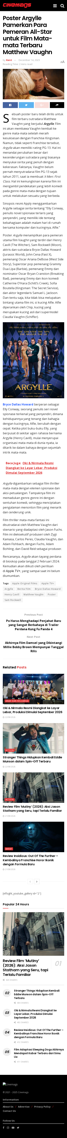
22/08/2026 (9, 717)
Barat (9, 849)
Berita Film (24, 589)
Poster (52, 594)
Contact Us (9, 1111)
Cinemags (23, 1092)
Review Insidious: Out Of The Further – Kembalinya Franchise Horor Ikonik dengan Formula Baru (30, 860)
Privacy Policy (42, 1106)
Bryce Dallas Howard (48, 589)
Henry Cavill (12, 594)
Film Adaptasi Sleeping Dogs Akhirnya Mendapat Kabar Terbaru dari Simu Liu (39, 1053)
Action (10, 750)
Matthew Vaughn (34, 594)
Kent (9, 60)
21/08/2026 (9, 816)
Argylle (9, 589)
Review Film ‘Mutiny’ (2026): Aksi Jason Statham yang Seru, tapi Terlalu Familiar (32, 809)
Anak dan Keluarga (17, 701)
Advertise (24, 1106)
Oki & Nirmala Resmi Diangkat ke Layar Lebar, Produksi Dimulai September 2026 (32, 710)
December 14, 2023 (29, 60)
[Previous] (30, 881)
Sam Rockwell (13, 600)
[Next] (37, 881)
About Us (8, 1106)
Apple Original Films (24, 583)
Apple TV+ (48, 583)
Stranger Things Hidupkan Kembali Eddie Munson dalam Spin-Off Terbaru (32, 759)
